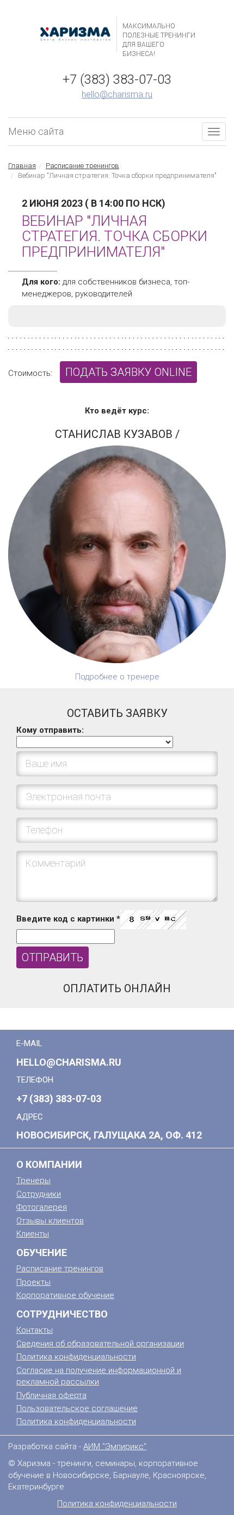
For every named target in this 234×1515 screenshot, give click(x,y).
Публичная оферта (51, 1395)
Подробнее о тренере (117, 677)
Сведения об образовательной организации (100, 1344)
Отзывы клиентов (50, 1221)
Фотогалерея (41, 1207)
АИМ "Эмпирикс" (114, 1446)
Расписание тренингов (82, 166)
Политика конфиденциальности (76, 1357)
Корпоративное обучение (65, 1295)
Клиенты (32, 1234)
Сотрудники (38, 1194)
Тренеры (33, 1180)
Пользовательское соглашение (77, 1408)
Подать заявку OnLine (128, 372)
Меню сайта (36, 131)
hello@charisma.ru (117, 94)
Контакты (34, 1330)
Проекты (33, 1282)
